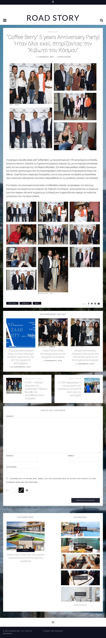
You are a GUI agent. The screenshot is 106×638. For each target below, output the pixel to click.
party (37, 303)
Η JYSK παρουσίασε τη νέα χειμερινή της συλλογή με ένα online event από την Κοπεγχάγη (69, 389)
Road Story (53, 18)
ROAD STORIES (80, 605)
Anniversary (12, 303)
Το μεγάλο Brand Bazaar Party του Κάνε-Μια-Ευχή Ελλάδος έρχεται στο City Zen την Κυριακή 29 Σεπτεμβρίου (20, 357)
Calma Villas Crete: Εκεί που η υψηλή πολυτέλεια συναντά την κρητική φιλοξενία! (25, 557)
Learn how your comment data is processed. (59, 507)
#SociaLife (53, 32)
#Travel (26, 550)
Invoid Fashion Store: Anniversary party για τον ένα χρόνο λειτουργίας (53, 353)
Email (71, 456)
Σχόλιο (10, 416)
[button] (5, 20)
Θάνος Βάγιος (64, 57)
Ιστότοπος (11, 467)
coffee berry (26, 303)
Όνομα (10, 456)
